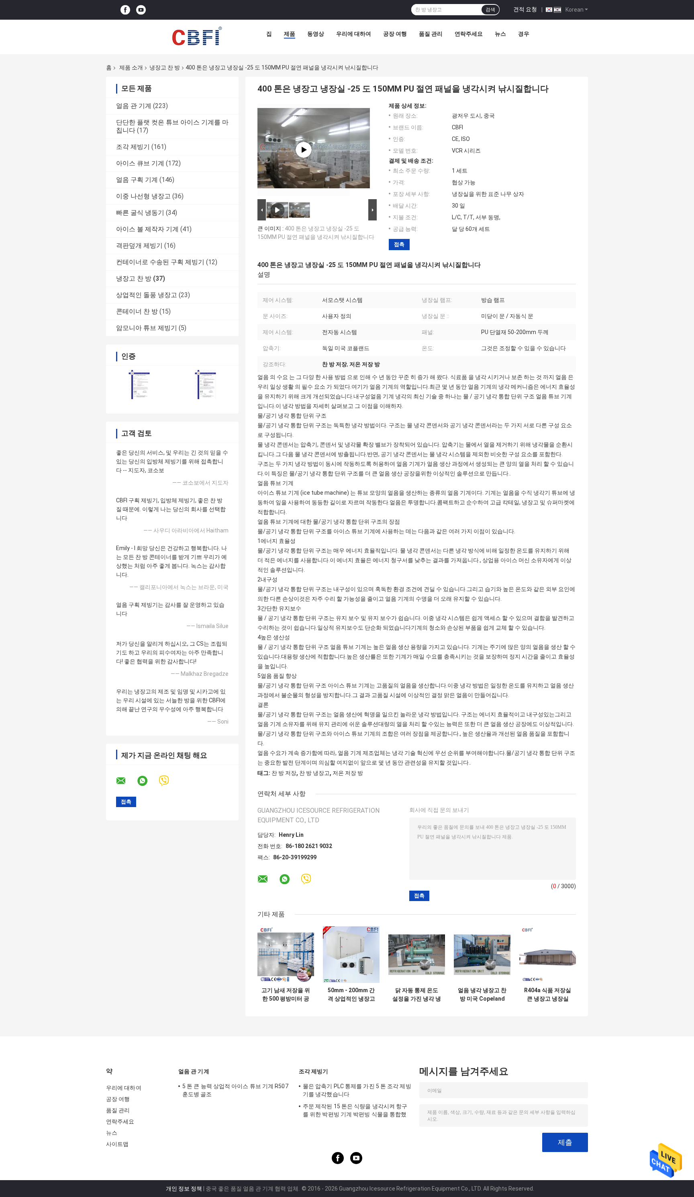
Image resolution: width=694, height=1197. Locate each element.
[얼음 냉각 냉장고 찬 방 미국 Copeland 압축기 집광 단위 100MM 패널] (482, 954)
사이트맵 (117, 1144)
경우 (523, 34)
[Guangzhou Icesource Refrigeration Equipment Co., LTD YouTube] (141, 10)
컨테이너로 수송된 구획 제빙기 (160, 262)
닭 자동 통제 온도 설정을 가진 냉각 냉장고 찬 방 (416, 994)
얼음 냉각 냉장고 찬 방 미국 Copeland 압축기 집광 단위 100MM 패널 (482, 994)
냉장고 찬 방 (164, 67)
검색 (490, 9)
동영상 (315, 34)
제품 (289, 34)
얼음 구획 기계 (137, 180)
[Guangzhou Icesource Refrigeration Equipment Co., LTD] (197, 36)
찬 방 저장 (283, 773)
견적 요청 (525, 9)
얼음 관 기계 (133, 106)
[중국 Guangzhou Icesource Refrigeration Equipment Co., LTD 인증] (139, 384)
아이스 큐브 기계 (140, 163)
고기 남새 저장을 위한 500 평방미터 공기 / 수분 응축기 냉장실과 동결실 (285, 994)
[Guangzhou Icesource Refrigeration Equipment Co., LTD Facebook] (125, 10)
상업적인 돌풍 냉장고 (146, 295)
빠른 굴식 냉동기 (140, 212)
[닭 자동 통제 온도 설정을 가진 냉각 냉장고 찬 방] (416, 954)
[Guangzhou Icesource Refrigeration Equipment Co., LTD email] (126, 781)
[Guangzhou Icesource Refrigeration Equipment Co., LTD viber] (169, 781)
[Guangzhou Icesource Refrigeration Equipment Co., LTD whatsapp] (147, 781)
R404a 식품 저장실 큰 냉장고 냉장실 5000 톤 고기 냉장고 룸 (547, 994)
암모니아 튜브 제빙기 (146, 328)
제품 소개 (131, 67)
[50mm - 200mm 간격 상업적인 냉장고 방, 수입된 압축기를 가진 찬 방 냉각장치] (351, 954)
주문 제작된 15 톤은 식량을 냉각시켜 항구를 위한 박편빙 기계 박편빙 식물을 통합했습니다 (355, 1111)
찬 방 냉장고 (314, 773)
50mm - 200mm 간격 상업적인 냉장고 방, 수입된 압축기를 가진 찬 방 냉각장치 (351, 994)
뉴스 (500, 34)
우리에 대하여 (353, 34)
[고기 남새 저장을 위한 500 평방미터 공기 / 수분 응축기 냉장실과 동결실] (285, 954)
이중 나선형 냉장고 (143, 196)
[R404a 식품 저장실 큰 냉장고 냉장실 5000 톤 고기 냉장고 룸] (547, 954)
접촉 (399, 244)
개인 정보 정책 (184, 1188)
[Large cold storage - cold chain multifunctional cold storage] (303, 150)
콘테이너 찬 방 (137, 311)
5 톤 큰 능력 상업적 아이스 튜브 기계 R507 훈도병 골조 (235, 1090)
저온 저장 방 (348, 773)
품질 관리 (431, 34)
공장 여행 (395, 34)
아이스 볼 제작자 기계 (147, 229)
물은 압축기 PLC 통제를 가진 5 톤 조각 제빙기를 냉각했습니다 (357, 1090)
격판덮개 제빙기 (139, 245)
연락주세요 (469, 34)
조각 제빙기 (133, 147)
